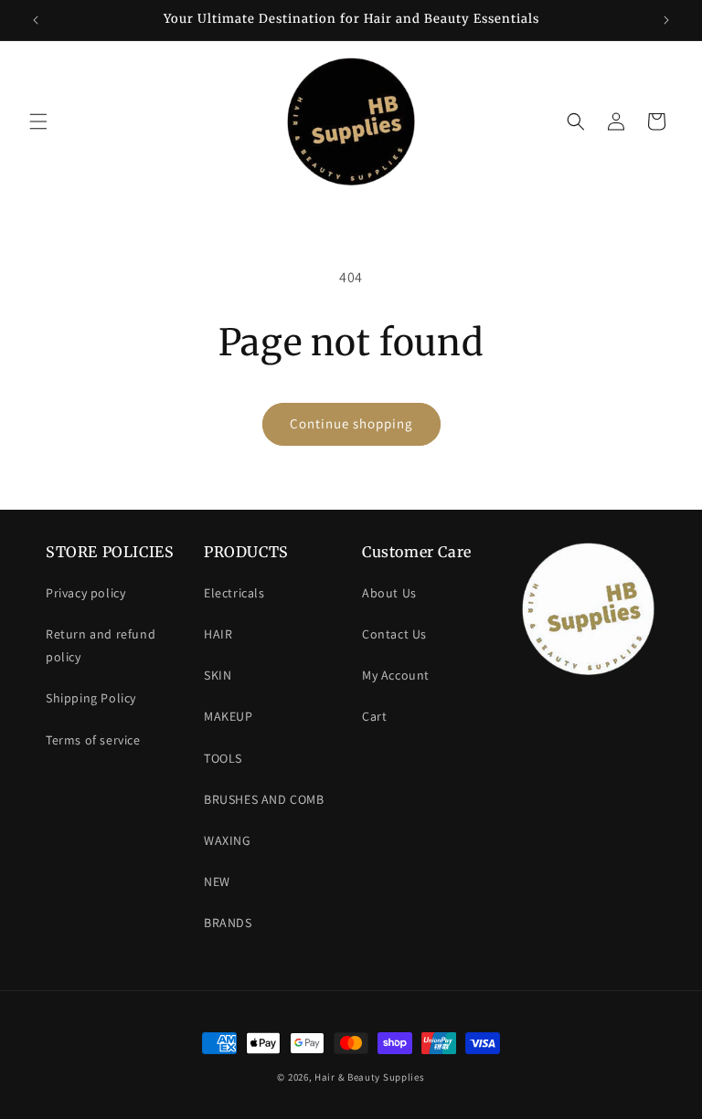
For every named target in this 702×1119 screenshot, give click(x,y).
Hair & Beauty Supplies (369, 1077)
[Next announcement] (666, 20)
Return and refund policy (100, 645)
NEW (217, 881)
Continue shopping (351, 423)
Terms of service (93, 740)
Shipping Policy (91, 698)
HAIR (218, 634)
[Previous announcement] (36, 20)
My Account (396, 675)
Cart (374, 716)
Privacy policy (85, 593)
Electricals (234, 593)
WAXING (227, 840)
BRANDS (228, 922)
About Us (389, 593)
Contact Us (394, 634)
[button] (38, 121)
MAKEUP (228, 716)
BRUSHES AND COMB (264, 799)
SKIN (217, 675)
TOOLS (223, 758)
